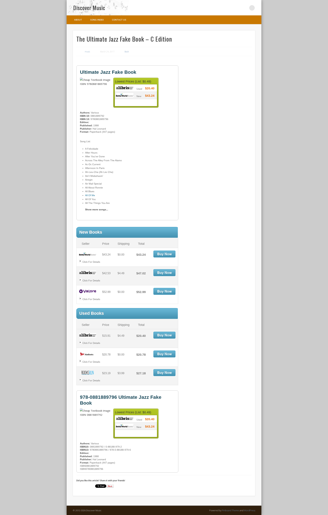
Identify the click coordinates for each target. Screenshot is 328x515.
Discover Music (89, 8)
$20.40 (149, 88)
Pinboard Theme (230, 510)
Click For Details (91, 261)
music (87, 51)
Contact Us (119, 19)
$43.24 (149, 95)
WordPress (249, 510)
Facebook (238, 8)
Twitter (245, 8)
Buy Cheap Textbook (164, 254)
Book (127, 51)
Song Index (97, 19)
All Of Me (90, 195)
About (78, 19)
